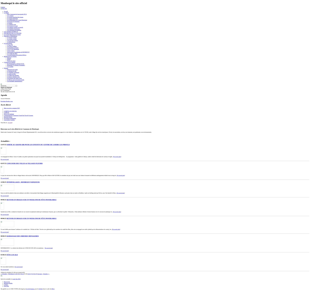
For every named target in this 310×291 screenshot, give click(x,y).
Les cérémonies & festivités (14, 30)
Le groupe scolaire (12, 37)
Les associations (8, 43)
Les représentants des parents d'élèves (16, 55)
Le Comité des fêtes (12, 53)
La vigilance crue (11, 24)
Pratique (6, 68)
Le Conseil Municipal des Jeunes (12, 34)
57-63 (32, 274)
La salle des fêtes (11, 74)
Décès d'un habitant (9, 114)
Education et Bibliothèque (10, 36)
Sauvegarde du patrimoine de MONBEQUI (18, 52)
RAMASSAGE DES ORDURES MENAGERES (23, 236)
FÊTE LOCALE (12, 255)
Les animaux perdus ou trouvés (15, 27)
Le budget (9, 23)
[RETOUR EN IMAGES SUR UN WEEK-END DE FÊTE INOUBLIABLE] (2, 209)
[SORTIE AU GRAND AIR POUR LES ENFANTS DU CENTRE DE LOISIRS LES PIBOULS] (3, 154)
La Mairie (6, 13)
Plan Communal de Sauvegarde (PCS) (17, 14)
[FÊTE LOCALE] (3, 264)
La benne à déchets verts (13, 77)
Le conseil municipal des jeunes (15, 17)
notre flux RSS (16, 279)
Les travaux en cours (12, 26)
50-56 (28, 274)
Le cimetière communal (13, 72)
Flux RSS (6, 286)
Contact (6, 284)
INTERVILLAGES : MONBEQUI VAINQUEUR (23, 182)
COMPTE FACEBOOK (10, 111)
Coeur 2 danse (10, 50)
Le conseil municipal (12, 18)
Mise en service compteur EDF (12, 108)
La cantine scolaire (12, 39)
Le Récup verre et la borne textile (15, 80)
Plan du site (7, 282)
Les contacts (10, 15)
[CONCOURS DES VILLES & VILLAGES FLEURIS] (2, 172)
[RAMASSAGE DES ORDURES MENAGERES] (7, 245)
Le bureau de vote (11, 71)
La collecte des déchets (13, 75)
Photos (9, 59)
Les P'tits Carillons (12, 46)
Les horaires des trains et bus (14, 78)
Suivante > (40, 274)
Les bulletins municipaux (13, 29)
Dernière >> (46, 274)
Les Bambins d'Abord (12, 47)
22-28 (15, 274)
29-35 (19, 274)
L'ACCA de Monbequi (13, 49)
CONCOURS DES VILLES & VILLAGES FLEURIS (25, 163)
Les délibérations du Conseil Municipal (17, 20)
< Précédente (10, 274)
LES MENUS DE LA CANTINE (12, 33)
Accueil (6, 11)
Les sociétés (10, 66)
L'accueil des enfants (12, 40)
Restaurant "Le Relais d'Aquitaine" (16, 65)
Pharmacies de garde (12, 69)
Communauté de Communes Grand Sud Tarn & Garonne (18, 115)
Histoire (9, 58)
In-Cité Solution (30, 289)
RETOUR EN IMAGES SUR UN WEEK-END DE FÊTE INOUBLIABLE (31, 200)
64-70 (35, 274)
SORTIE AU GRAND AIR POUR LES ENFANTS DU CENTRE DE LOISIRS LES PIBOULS (38, 145)
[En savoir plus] (117, 156)
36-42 (22, 274)
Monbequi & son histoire (10, 56)
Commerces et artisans (9, 62)
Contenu (3, 7)
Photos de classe (11, 61)
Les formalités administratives (14, 81)
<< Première (4, 274)
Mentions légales (8, 283)
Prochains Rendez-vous (7, 101)
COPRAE (6, 112)
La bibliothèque (11, 42)
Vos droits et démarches (10, 118)
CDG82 (41, 289)
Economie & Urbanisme (13, 21)
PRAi (53, 289)
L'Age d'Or (10, 45)
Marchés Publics (8, 117)
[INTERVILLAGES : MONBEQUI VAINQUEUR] (7, 190)
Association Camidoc (9, 120)
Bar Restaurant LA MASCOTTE (15, 63)
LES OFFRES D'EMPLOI (11, 31)
